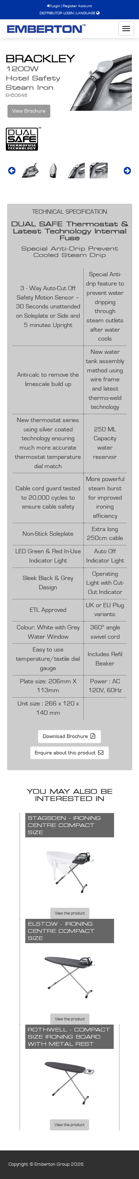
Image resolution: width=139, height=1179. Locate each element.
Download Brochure (66, 736)
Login (55, 6)
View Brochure (29, 111)
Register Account (77, 6)
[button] (12, 170)
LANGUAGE (85, 13)
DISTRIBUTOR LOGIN (57, 13)
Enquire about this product (66, 753)
